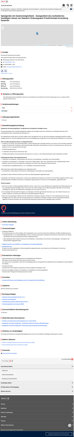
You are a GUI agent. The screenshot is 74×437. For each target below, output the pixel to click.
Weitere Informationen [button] (7, 425)
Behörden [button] (3, 408)
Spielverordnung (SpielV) (9, 299)
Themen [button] (3, 421)
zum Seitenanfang (66, 359)
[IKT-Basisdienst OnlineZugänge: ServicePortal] (7, 361)
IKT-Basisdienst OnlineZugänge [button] (10, 387)
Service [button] (3, 404)
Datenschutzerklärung (7, 374)
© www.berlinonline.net (68, 45)
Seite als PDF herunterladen (9, 353)
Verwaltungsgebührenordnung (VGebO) (13, 304)
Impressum (5, 370)
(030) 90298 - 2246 (10, 62)
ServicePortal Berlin (5, 9)
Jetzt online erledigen (8, 224)
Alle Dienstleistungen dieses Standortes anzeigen (15, 344)
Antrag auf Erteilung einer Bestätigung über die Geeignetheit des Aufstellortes (23, 280)
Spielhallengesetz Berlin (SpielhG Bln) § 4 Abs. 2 (15, 301)
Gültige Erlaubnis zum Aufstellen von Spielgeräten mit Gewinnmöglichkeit (22, 244)
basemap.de (45, 45)
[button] (71, 9)
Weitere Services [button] (6, 391)
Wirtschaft (19, 9)
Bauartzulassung (7, 246)
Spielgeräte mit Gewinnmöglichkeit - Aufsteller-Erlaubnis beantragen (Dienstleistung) (25, 323)
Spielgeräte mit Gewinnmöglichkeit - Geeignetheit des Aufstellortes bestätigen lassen (42, 9)
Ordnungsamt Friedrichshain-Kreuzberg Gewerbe (13, 10)
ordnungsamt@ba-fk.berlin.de (14, 66)
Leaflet (38, 45)
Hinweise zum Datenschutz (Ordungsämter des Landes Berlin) (19, 321)
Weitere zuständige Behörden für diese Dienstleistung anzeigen (18, 342)
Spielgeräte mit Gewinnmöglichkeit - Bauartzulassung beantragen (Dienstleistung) (24, 325)
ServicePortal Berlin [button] (6, 366)
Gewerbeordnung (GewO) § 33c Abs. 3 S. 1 (13, 297)
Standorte (13, 9)
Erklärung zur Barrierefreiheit (9, 378)
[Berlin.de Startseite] (4, 1)
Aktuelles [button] (3, 416)
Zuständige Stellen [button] (6, 383)
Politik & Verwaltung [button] (7, 412)
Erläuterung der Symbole (6, 73)
